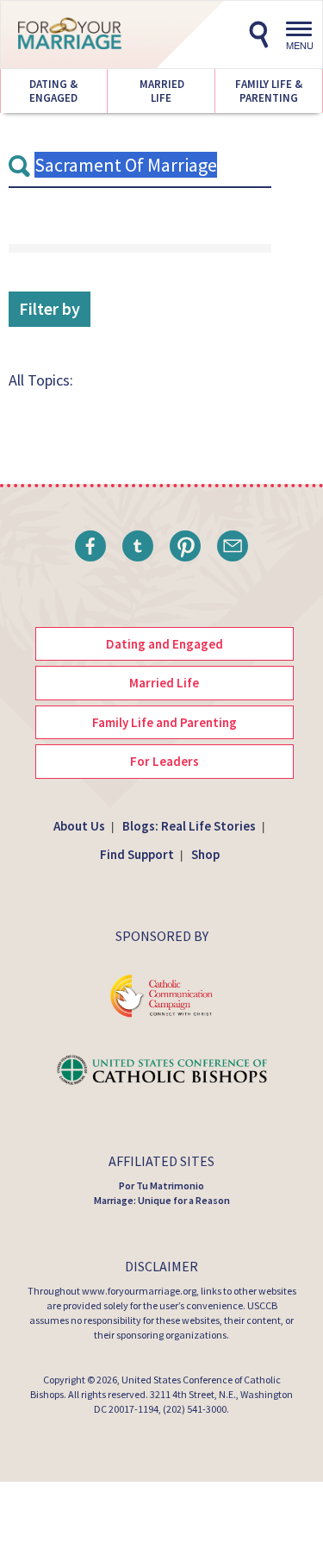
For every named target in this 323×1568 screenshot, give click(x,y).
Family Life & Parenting (268, 91)
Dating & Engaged (53, 91)
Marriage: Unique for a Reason (162, 1200)
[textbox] (140, 165)
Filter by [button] (49, 308)
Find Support (137, 854)
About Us (79, 826)
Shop (205, 854)
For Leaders (164, 761)
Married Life (161, 91)
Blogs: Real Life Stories (189, 826)
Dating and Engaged (164, 644)
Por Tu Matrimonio (161, 1185)
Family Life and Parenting (164, 722)
